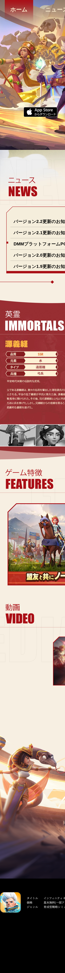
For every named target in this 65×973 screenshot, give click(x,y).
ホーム (19, 9)
